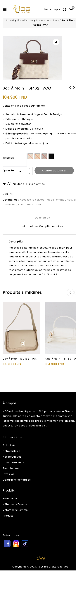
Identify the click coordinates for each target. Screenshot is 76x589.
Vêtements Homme (15, 510)
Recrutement (11, 468)
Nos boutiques (12, 457)
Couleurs (8, 158)
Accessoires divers (47, 20)
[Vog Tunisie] (21, 10)
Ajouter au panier (54, 170)
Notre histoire (11, 451)
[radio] (30, 156)
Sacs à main (34, 204)
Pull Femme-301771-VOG (70, 90)
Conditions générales (17, 480)
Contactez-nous (13, 462)
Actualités (9, 445)
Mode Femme (25, 20)
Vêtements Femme (15, 504)
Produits (8, 515)
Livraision (9, 474)
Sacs (21, 204)
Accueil (10, 20)
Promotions (10, 498)
